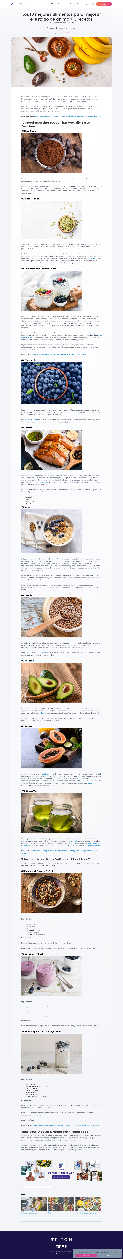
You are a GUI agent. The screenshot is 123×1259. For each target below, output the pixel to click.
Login (93, 4)
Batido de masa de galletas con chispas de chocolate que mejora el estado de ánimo (67, 116)
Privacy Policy (57, 1253)
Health (51, 4)
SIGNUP (104, 4)
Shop (79, 4)
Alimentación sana (61, 8)
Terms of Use (67, 1253)
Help (85, 4)
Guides (60, 4)
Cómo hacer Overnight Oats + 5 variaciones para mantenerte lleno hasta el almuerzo (67, 1125)
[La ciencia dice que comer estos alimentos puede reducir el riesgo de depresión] (88, 1204)
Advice (69, 4)
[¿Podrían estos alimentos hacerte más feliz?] (61, 1204)
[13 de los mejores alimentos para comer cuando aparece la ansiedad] (34, 1204)
